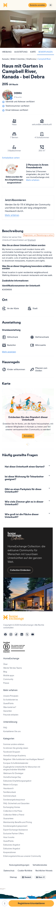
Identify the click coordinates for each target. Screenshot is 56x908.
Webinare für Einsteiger (13, 773)
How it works (8, 837)
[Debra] (7, 95)
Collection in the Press (12, 811)
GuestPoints (8, 703)
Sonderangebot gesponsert (15, 826)
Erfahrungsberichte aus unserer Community (22, 856)
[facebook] (5, 634)
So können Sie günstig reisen (15, 748)
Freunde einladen (10, 715)
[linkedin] (22, 634)
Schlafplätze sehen (11, 158)
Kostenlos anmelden (37, 5)
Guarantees (8, 818)
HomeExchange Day (12, 777)
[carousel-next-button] (50, 29)
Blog (5, 672)
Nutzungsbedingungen (19, 865)
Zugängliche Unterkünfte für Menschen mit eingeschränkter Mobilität (21, 768)
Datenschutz (9, 871)
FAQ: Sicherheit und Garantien (16, 803)
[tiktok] (16, 634)
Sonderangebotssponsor (14, 800)
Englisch (31, 240)
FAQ (5, 728)
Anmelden (28, 436)
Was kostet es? (9, 707)
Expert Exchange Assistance (15, 830)
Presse (6, 683)
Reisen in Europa (10, 785)
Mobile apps (8, 675)
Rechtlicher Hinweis (43, 871)
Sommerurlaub (9, 796)
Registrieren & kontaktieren (31, 903)
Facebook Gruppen (11, 752)
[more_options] (4, 903)
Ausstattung (20, 52)
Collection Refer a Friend (13, 815)
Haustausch (8, 788)
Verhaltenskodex (40, 865)
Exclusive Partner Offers (13, 833)
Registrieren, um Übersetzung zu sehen (38, 235)
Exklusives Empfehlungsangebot (17, 781)
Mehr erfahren (32, 180)
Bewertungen (45, 52)
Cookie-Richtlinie (25, 871)
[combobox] (26, 877)
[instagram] (11, 634)
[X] (27, 634)
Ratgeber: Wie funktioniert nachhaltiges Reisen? (23, 759)
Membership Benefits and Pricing (17, 822)
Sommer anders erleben (13, 744)
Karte (33, 52)
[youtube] (32, 634)
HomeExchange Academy (14, 756)
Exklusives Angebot (11, 845)
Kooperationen (9, 852)
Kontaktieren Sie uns (12, 731)
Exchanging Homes (11, 807)
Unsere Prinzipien (10, 696)
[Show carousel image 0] (28, 29)
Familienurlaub (9, 792)
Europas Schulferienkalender (15, 763)
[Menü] (50, 5)
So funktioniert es (10, 700)
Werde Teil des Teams (12, 668)
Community (8, 679)
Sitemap (13, 877)
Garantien (7, 711)
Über (5, 664)
